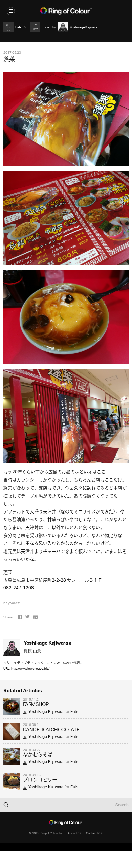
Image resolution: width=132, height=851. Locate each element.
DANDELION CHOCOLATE (51, 730)
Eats (74, 711)
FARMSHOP (35, 705)
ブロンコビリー (40, 780)
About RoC (75, 833)
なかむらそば (37, 755)
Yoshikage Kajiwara (45, 711)
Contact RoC (94, 833)
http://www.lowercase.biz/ (30, 668)
